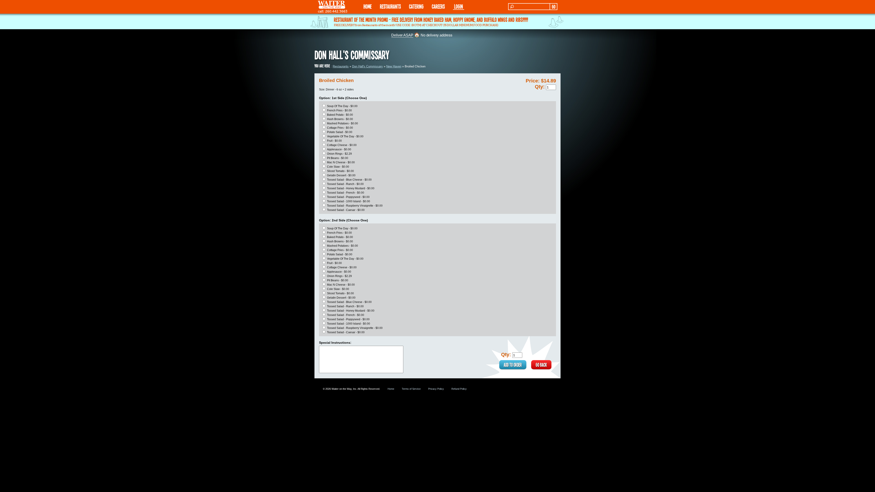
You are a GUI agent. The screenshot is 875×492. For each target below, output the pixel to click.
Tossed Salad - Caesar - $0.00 (346, 210)
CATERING (416, 6)
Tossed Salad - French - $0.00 (345, 192)
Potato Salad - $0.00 (339, 132)
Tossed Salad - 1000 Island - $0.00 (348, 201)
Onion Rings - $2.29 (339, 153)
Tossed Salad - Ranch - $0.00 (345, 184)
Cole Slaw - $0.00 (338, 166)
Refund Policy (459, 388)
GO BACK (541, 364)
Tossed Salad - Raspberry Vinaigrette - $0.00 (355, 205)
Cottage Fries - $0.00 (340, 127)
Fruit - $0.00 (334, 140)
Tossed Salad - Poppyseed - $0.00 (348, 197)
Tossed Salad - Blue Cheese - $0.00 (349, 179)
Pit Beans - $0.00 (337, 158)
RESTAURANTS (390, 6)
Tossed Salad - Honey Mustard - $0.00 (350, 188)
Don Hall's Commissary (367, 66)
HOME (367, 6)
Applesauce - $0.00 (339, 149)
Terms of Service (411, 388)
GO (553, 6)
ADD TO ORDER (513, 364)
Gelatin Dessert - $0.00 (341, 175)
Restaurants (341, 66)
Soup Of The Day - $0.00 (342, 106)
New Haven (393, 66)
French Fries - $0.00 (339, 110)
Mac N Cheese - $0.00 (341, 162)
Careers (438, 6)
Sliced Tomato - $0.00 (340, 171)
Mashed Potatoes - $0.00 (342, 123)
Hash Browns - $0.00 (340, 119)
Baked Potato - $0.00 (340, 114)
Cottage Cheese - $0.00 (342, 145)
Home (391, 388)
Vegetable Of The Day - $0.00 (345, 136)
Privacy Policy (436, 388)
